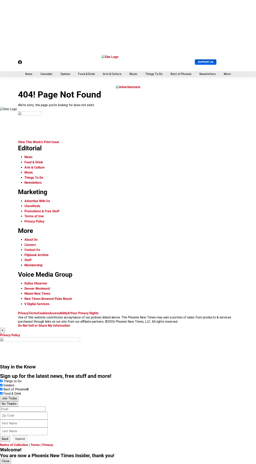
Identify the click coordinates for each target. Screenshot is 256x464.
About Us (31, 239)
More (227, 74)
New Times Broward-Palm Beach (48, 299)
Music (133, 74)
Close (6, 461)
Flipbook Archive (36, 255)
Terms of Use (34, 216)
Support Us (205, 61)
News (28, 74)
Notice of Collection (14, 445)
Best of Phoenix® (16, 389)
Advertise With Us (37, 201)
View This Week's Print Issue (38, 142)
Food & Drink (86, 74)
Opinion (65, 74)
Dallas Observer (35, 283)
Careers (30, 245)
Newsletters (207, 74)
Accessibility (58, 313)
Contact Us (32, 250)
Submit (20, 439)
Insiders (8, 385)
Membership (33, 265)
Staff (28, 260)
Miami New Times (37, 293)
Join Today (9, 398)
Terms (33, 313)
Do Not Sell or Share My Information (44, 325)
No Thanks (9, 404)
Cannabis (46, 74)
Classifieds (32, 206)
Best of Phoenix (181, 74)
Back (5, 439)
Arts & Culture (112, 74)
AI (69, 313)
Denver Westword (37, 288)
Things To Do (154, 74)
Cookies (43, 313)
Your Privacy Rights (84, 313)
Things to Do (12, 381)
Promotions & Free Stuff (41, 211)
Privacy (23, 313)
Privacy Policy (34, 221)
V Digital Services (36, 304)
